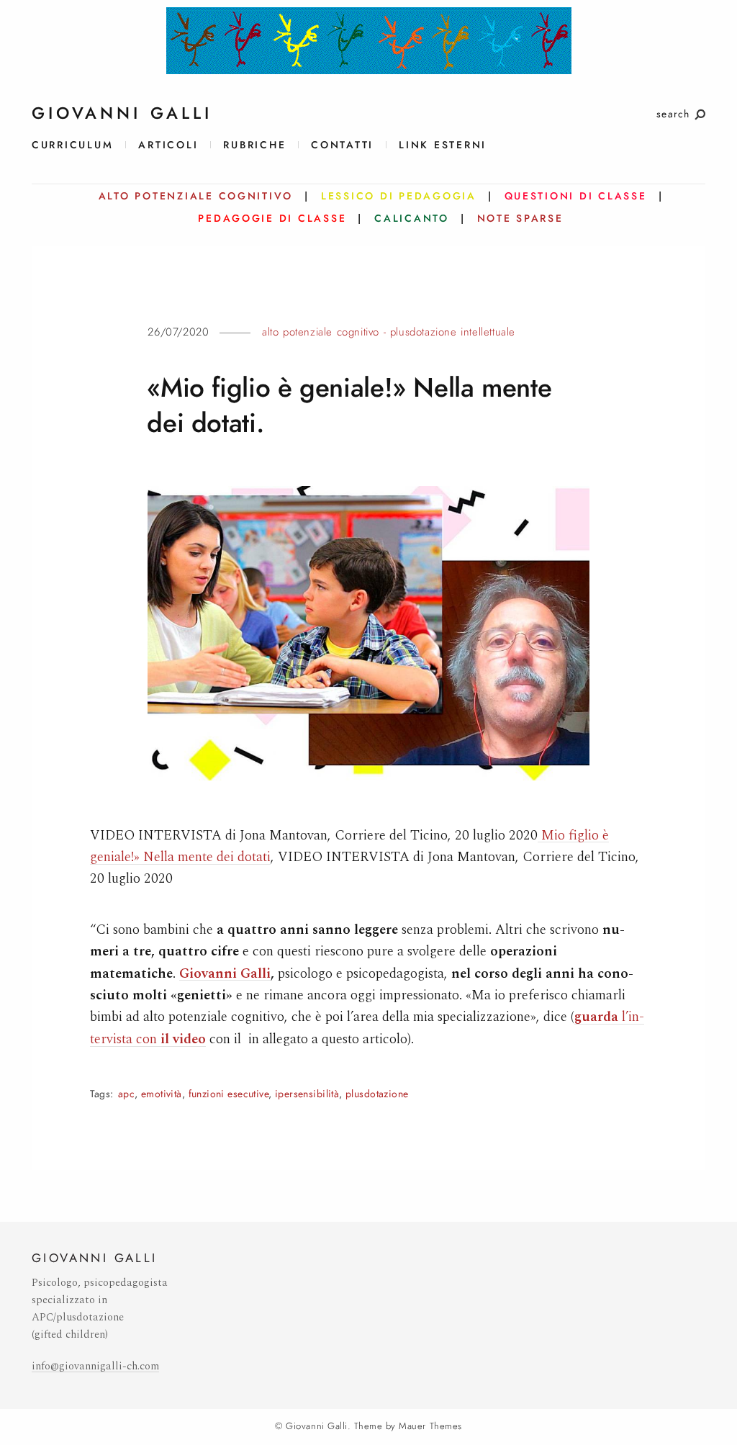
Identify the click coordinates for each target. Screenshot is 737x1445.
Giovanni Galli (225, 973)
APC (126, 1094)
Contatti (342, 145)
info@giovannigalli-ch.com (95, 1366)
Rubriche (254, 145)
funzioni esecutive (229, 1094)
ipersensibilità (307, 1094)
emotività (161, 1094)
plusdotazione (376, 1094)
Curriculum (72, 145)
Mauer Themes (430, 1426)
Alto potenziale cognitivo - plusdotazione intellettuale (388, 332)
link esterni (443, 145)
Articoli (168, 145)
